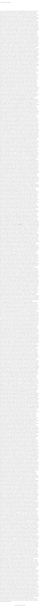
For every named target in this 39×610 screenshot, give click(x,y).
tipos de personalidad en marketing (5, 2)
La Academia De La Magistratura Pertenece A (6, 598)
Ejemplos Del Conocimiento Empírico (5, 601)
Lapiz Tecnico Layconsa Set (29, 598)
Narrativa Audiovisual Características (19, 598)
